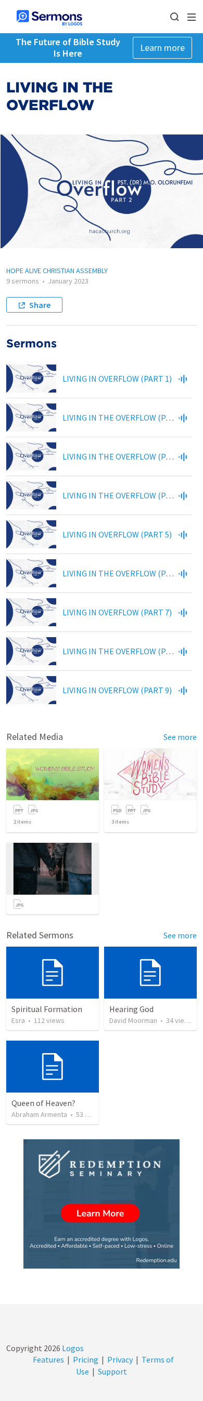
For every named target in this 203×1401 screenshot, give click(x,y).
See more (180, 737)
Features (48, 1359)
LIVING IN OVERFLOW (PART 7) (117, 612)
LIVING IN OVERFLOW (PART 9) (117, 690)
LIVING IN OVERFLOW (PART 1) (117, 378)
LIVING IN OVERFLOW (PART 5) (117, 534)
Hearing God (131, 1009)
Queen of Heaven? (43, 1103)
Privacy (120, 1359)
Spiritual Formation (46, 1009)
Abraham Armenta (39, 1114)
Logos (72, 1348)
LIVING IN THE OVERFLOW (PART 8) (125, 651)
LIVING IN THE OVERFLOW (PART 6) (125, 573)
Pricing (85, 1359)
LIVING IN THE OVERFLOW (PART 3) (125, 456)
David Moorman (133, 1020)
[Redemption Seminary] (101, 1204)
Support (112, 1371)
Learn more (162, 47)
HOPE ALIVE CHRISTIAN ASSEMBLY (57, 270)
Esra (18, 1020)
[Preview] (183, 378)
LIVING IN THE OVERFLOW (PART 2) (125, 417)
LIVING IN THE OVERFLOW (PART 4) (125, 495)
